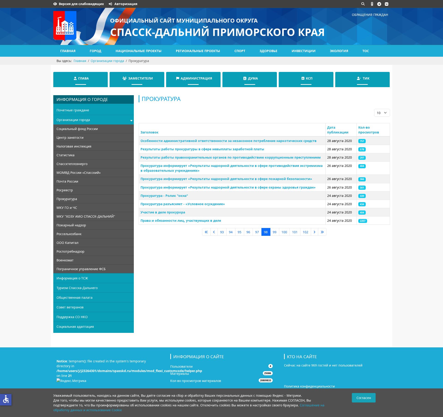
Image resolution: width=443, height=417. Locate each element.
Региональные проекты (198, 51)
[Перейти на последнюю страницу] (322, 232)
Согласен (363, 398)
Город (95, 51)
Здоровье (268, 51)
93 (222, 232)
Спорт (239, 51)
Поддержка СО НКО (72, 317)
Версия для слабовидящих (81, 4)
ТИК (366, 78)
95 (239, 232)
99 (274, 232)
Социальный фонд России (77, 129)
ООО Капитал (67, 242)
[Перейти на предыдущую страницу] (214, 232)
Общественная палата (75, 297)
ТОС (365, 51)
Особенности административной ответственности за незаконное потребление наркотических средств (229, 141)
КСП (309, 78)
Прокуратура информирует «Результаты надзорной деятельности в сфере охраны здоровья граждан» (228, 187)
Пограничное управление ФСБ (81, 269)
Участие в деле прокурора (163, 212)
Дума (253, 78)
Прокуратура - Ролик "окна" (164, 195)
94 (231, 232)
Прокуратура (67, 199)
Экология (339, 51)
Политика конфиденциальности (309, 386)
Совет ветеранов (70, 307)
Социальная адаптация (75, 326)
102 (305, 232)
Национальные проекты (139, 51)
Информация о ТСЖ (72, 278)
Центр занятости (70, 137)
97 (257, 232)
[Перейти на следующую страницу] (314, 232)
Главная (67, 51)
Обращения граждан (370, 14)
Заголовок (150, 132)
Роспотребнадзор (70, 251)
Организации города (73, 120)
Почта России (67, 181)
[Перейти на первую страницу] (206, 232)
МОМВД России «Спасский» (79, 172)
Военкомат (65, 260)
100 (284, 232)
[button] (372, 4)
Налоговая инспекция (74, 146)
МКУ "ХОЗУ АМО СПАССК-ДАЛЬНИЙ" (86, 216)
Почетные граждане (73, 110)
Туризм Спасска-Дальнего (77, 288)
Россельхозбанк (69, 234)
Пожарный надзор (71, 225)
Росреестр (65, 190)
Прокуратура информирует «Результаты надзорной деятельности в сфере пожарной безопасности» (226, 179)
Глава (83, 78)
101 (295, 232)
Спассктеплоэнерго (72, 164)
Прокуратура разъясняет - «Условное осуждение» (183, 204)
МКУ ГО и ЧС (67, 207)
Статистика (66, 155)
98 (266, 232)
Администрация (196, 78)
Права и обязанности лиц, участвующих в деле (181, 220)
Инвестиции (304, 51)
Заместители (140, 78)
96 (248, 232)
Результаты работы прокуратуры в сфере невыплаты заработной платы (202, 149)
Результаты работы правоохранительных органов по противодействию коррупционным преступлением (231, 157)
